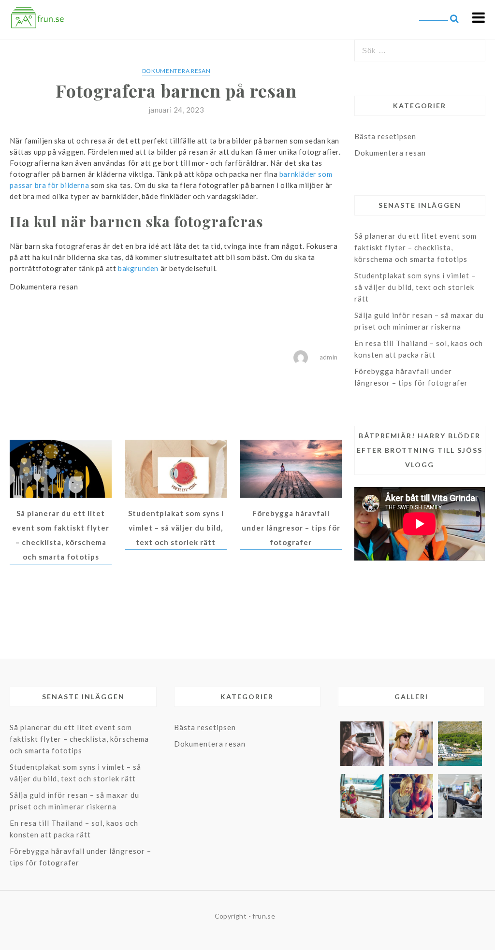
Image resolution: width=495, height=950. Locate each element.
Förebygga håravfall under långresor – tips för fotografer (291, 528)
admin (329, 357)
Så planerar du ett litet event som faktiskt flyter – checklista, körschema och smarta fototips (415, 247)
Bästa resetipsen (385, 136)
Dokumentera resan (176, 70)
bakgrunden (138, 268)
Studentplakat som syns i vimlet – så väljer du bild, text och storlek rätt (176, 528)
